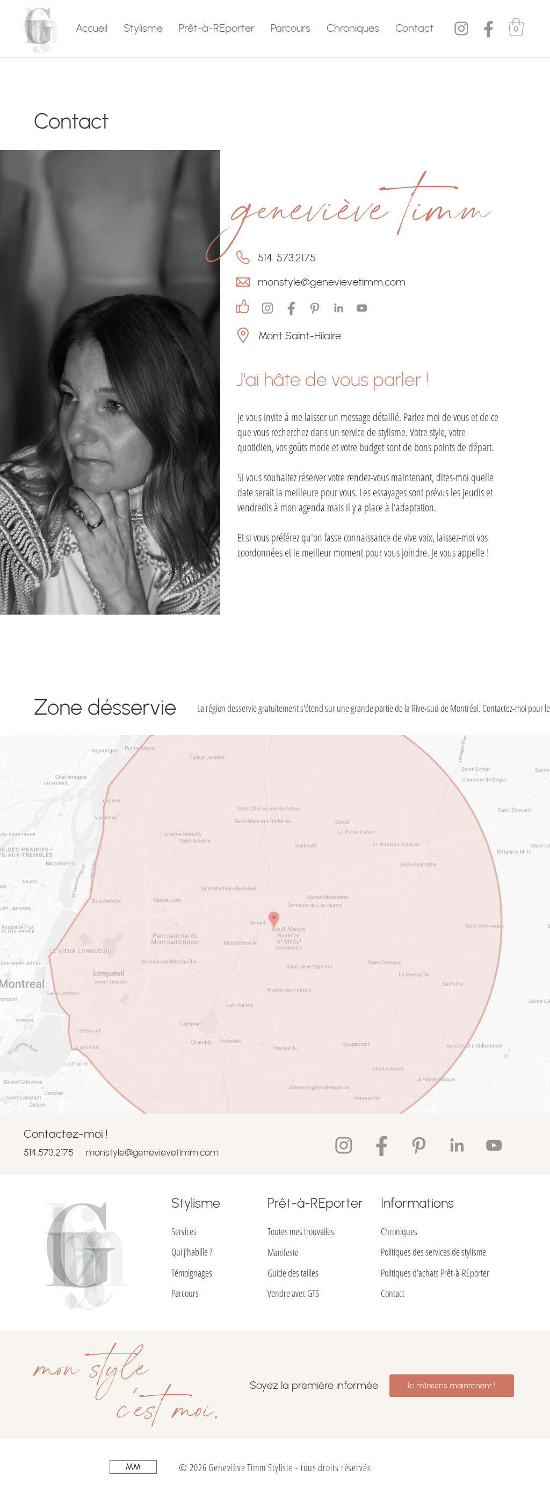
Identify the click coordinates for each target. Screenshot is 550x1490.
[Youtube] (362, 308)
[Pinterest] (314, 308)
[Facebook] (488, 28)
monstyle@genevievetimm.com (152, 1152)
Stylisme (195, 1203)
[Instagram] (461, 28)
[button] (143, 28)
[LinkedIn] (338, 308)
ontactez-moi (506, 708)
